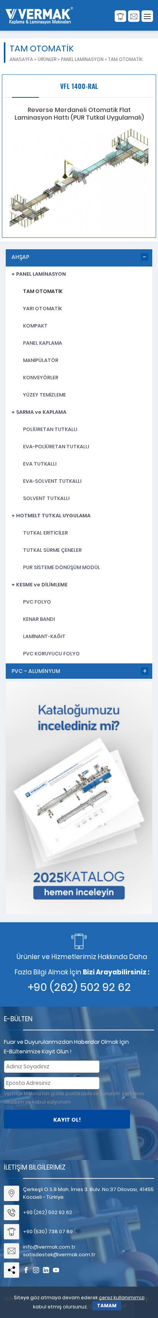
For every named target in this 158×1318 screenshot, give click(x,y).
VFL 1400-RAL (79, 86)
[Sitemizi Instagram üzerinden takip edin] (36, 1270)
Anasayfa (21, 59)
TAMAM (107, 1305)
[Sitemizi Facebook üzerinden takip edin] (26, 1270)
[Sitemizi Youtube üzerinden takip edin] (56, 1270)
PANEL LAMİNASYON (82, 59)
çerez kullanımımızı (122, 1297)
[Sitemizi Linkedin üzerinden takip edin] (46, 1270)
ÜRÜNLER (47, 59)
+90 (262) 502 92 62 (79, 987)
